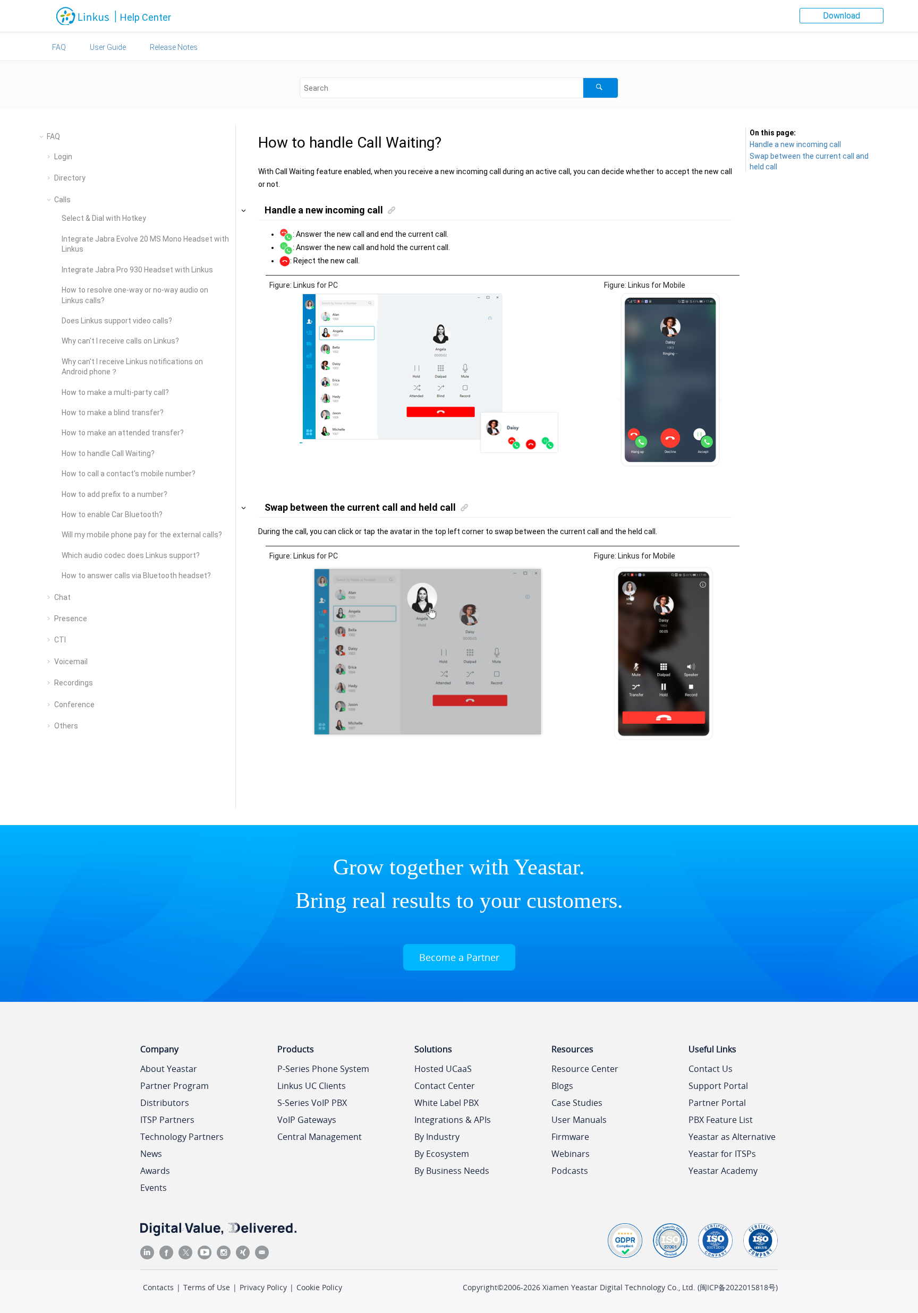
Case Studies (576, 1103)
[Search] (600, 88)
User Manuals (579, 1120)
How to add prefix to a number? (114, 494)
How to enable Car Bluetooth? (112, 514)
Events (153, 1188)
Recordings (73, 683)
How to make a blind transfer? (113, 412)
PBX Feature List (720, 1120)
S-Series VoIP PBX (312, 1103)
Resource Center (584, 1069)
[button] (42, 136)
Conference (74, 704)
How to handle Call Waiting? (108, 453)
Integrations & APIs (452, 1120)
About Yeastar (168, 1069)
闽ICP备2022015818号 (738, 1287)
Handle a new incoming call (795, 144)
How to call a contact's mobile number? (129, 473)
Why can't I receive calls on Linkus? (120, 341)
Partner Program (174, 1086)
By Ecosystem (441, 1154)
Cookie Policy (319, 1287)
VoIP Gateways (306, 1120)
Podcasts (569, 1171)
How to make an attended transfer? (123, 432)
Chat (62, 597)
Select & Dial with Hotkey (104, 218)
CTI (60, 640)
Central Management (319, 1137)
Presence (70, 618)
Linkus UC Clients (311, 1086)
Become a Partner (459, 957)
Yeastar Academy (723, 1171)
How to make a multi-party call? (115, 392)
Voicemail (71, 661)
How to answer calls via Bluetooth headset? (136, 575)
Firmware (570, 1137)
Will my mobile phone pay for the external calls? (142, 534)
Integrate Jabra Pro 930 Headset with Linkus (137, 269)
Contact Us (710, 1069)
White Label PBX (446, 1103)
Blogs (562, 1086)
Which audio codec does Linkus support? (131, 555)
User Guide (108, 47)
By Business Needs (451, 1171)
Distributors (164, 1103)
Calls (62, 199)
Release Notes (174, 47)
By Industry (437, 1137)
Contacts (158, 1287)
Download (841, 16)
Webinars (570, 1154)
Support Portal (718, 1086)
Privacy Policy (263, 1287)
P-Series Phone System (323, 1069)
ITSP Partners (167, 1120)
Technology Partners (182, 1137)
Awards (155, 1171)
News (151, 1154)
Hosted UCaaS (443, 1069)
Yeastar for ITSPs (722, 1154)
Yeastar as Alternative (732, 1137)
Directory (70, 178)
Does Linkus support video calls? (117, 320)
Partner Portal (717, 1103)
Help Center (145, 17)
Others (66, 726)
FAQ (59, 47)
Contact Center (444, 1086)
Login (63, 156)
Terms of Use (206, 1287)
